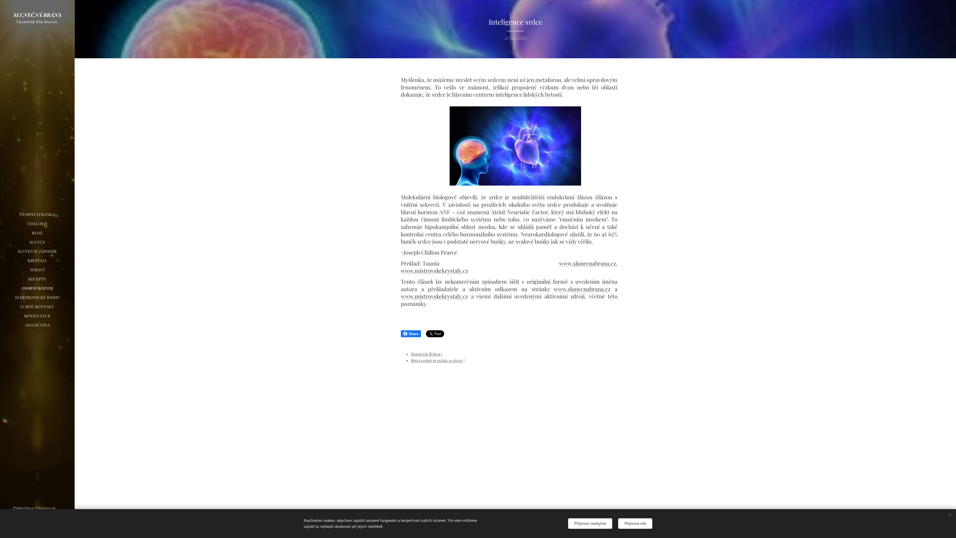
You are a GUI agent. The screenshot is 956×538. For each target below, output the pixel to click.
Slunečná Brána (426, 354)
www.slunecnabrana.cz (587, 263)
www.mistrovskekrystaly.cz (434, 270)
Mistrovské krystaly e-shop (437, 360)
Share (413, 334)
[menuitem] (37, 214)
